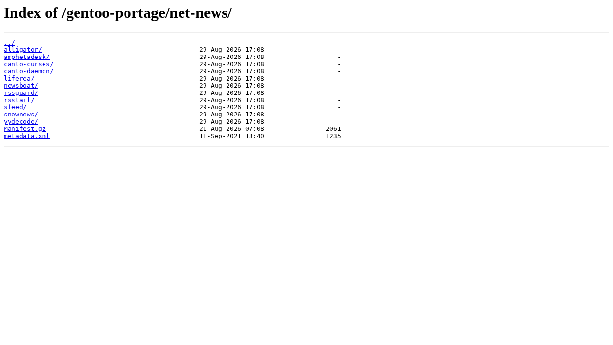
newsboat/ (21, 85)
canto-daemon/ (29, 71)
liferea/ (19, 78)
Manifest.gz (25, 128)
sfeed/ (15, 107)
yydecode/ (21, 121)
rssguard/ (21, 92)
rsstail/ (19, 100)
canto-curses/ (29, 64)
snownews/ (21, 114)
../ (9, 42)
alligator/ (23, 49)
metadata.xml (27, 135)
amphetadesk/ (27, 56)
